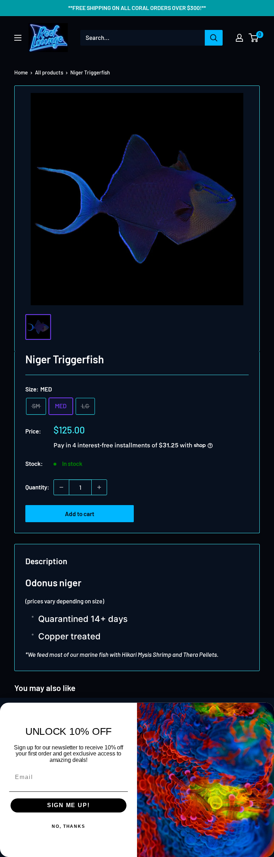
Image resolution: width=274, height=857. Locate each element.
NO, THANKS (68, 826)
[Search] (214, 38)
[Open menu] (17, 38)
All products (49, 72)
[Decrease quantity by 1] (61, 487)
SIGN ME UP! (68, 806)
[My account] (239, 38)
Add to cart (79, 513)
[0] (253, 37)
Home (21, 72)
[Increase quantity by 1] (99, 487)
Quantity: (37, 486)
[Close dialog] (266, 710)
